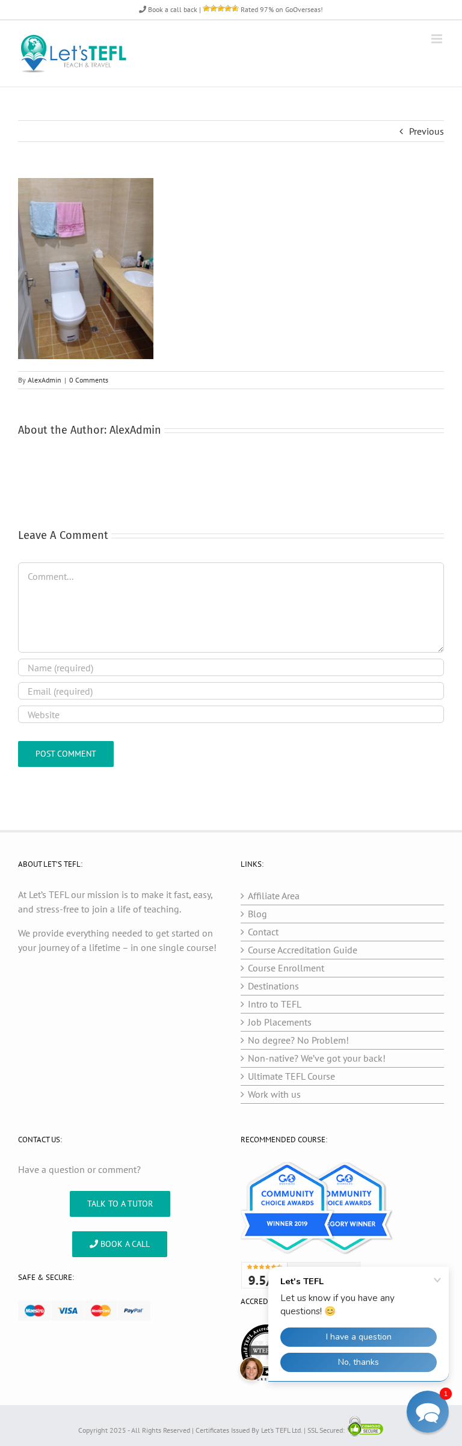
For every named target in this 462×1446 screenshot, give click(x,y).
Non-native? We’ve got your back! (317, 1058)
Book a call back (171, 9)
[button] (428, 1412)
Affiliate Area (274, 896)
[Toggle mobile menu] (437, 38)
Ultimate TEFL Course (291, 1076)
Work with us (274, 1094)
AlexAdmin (44, 379)
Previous (426, 131)
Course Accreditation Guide (302, 950)
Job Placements (280, 1022)
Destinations (273, 986)
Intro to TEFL (274, 1004)
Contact (263, 932)
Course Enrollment (286, 968)
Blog (257, 914)
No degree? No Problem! (298, 1040)
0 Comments (88, 379)
